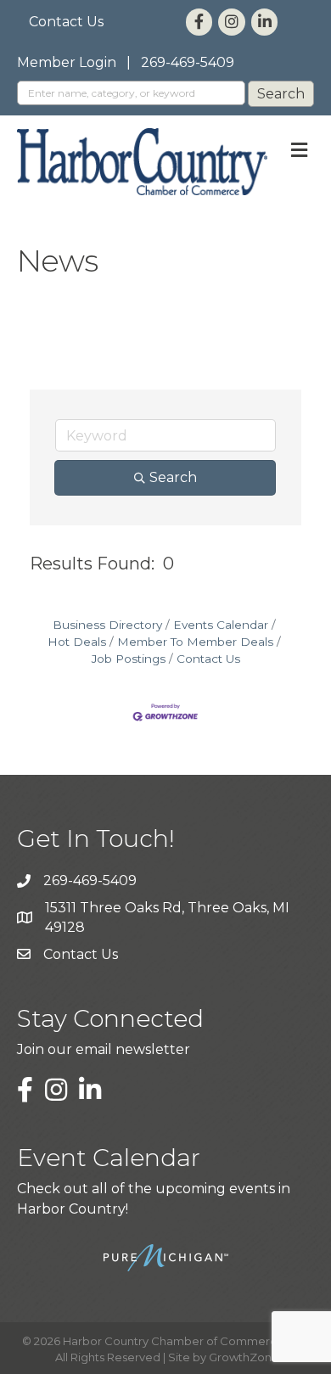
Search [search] (173, 477)
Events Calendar (220, 624)
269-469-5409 (187, 62)
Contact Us (66, 22)
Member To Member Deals (195, 641)
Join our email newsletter (103, 1049)
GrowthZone (244, 1357)
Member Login (66, 62)
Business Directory (107, 624)
